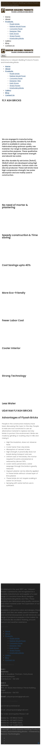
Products (9, 636)
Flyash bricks (15, 638)
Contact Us (10, 660)
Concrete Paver (16, 643)
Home (7, 631)
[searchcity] (39, 743)
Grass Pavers (15, 650)
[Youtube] (39, 740)
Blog (7, 658)
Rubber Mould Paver (18, 641)
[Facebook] (39, 737)
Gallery (8, 655)
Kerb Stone (14, 648)
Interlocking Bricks (17, 653)
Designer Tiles (15, 646)
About (7, 633)
